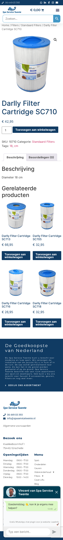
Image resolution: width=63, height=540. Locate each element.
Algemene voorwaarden (17, 425)
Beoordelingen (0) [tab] (41, 157)
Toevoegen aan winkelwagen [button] (15, 256)
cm (16, 146)
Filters (15, 25)
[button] (57, 10)
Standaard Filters (31, 25)
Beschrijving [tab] (15, 157)
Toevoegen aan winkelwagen (35, 129)
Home (5, 25)
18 (11, 146)
